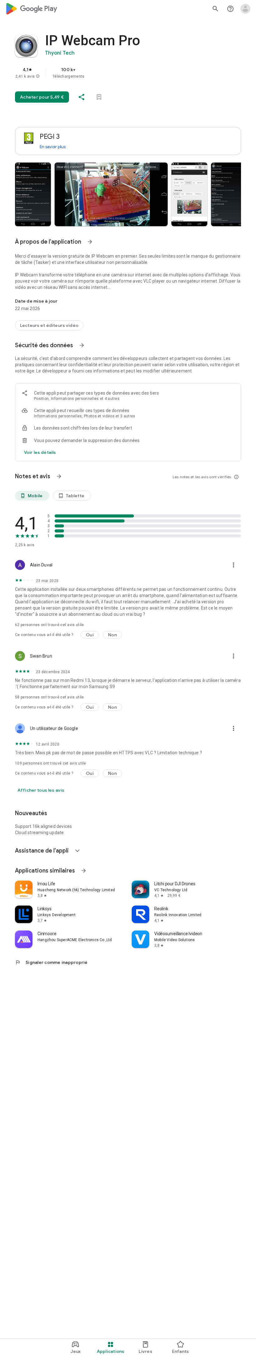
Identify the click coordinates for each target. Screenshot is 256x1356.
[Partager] (81, 97)
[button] (38, 76)
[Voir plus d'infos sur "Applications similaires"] (83, 870)
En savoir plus (53, 146)
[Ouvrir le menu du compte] (245, 8)
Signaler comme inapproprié (51, 962)
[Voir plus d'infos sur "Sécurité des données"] (81, 345)
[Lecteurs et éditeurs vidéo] (49, 325)
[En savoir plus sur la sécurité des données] (40, 452)
